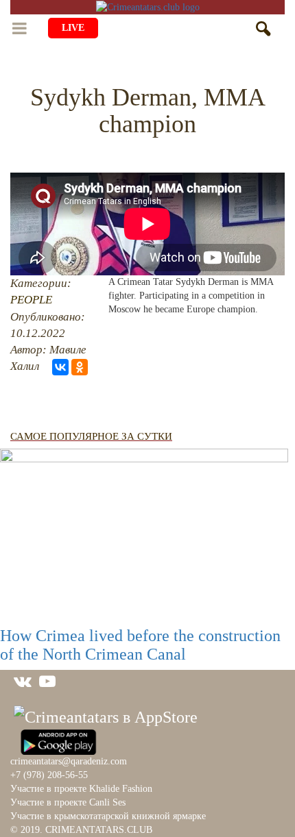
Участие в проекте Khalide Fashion (81, 789)
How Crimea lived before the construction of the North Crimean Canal (140, 644)
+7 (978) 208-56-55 (49, 775)
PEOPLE (31, 299)
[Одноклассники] (79, 367)
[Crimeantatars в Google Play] (58, 740)
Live (73, 28)
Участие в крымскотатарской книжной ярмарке (108, 816)
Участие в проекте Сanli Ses (68, 802)
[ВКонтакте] (60, 367)
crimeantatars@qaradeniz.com (68, 761)
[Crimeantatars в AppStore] (106, 715)
